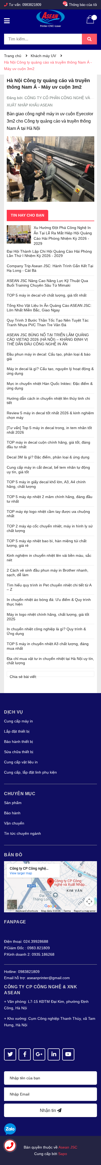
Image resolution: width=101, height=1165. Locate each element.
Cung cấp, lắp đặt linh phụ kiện (30, 772)
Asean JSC (67, 1147)
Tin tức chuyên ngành (22, 833)
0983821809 (31, 5)
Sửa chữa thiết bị (18, 752)
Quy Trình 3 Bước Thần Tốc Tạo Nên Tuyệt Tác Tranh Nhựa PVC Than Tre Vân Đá (48, 322)
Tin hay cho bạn (27, 215)
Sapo (62, 1154)
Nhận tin (48, 1110)
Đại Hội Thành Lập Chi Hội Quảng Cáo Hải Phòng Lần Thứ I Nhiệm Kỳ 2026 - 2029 (49, 253)
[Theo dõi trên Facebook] (25, 1054)
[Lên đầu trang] (92, 1139)
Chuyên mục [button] (19, 793)
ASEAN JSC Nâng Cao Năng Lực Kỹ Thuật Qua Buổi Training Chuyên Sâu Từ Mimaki (47, 283)
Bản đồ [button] (13, 855)
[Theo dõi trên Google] (39, 1054)
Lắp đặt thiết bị (16, 731)
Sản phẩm (13, 803)
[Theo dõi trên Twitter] (10, 1054)
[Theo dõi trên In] (54, 1054)
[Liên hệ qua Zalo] (10, 1129)
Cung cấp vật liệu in (21, 762)
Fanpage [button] (15, 922)
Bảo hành (12, 813)
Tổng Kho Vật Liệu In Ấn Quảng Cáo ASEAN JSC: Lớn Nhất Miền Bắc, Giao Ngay (49, 307)
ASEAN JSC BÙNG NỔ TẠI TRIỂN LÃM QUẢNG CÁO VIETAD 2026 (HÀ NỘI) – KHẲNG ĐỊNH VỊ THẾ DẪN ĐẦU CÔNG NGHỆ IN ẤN (48, 339)
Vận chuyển (14, 823)
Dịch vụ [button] (13, 712)
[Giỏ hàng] (90, 23)
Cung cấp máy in (18, 721)
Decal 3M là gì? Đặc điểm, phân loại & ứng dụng (48, 457)
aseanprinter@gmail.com (48, 978)
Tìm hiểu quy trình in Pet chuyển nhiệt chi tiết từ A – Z (49, 587)
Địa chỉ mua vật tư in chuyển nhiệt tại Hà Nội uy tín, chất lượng (50, 660)
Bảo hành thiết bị (18, 741)
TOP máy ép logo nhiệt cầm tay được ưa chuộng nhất (48, 513)
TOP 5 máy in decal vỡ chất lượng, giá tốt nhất (46, 295)
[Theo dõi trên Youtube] (68, 1054)
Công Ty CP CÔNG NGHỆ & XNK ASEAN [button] (40, 990)
